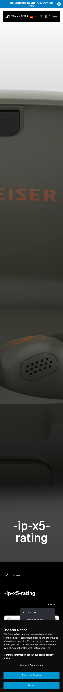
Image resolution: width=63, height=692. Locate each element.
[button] (31, 16)
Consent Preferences (31, 665)
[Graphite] (55, 619)
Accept (31, 685)
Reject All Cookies (31, 675)
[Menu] (55, 16)
